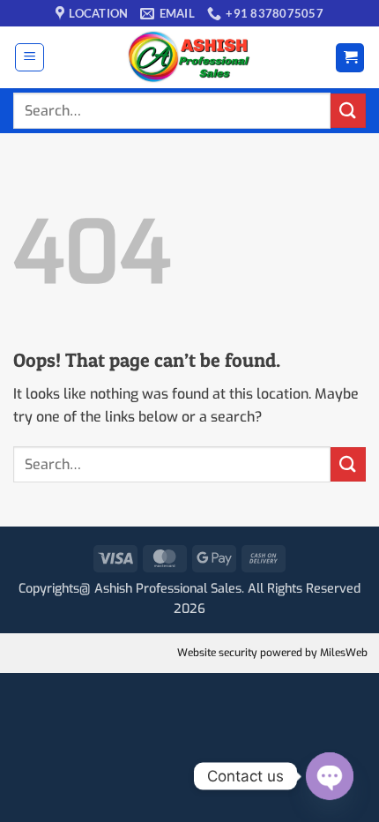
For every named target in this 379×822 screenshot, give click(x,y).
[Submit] (348, 110)
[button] (29, 57)
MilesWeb (344, 653)
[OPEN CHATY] (329, 776)
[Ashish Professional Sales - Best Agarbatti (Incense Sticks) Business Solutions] (189, 57)
